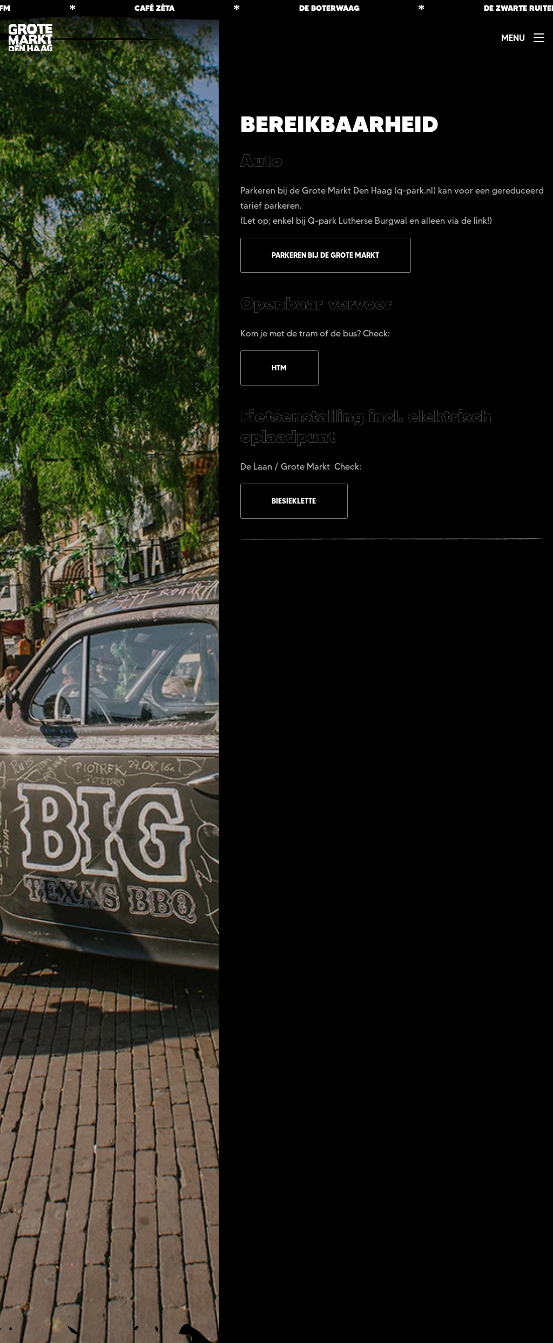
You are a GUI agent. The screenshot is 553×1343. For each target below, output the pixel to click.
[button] (522, 37)
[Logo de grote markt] (30, 37)
